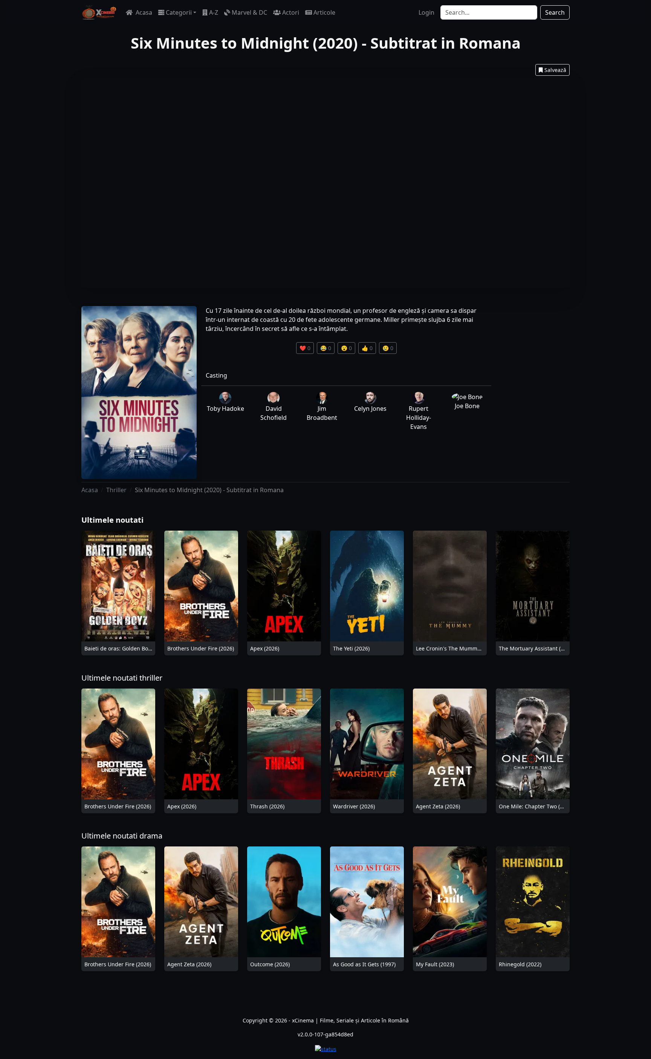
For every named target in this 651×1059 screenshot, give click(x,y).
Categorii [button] (179, 12)
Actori (290, 12)
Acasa (143, 12)
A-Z (213, 12)
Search (555, 12)
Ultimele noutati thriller (121, 678)
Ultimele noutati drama (121, 836)
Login (426, 12)
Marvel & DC (249, 12)
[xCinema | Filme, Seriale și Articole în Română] (99, 12)
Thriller (116, 490)
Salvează (555, 69)
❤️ (305, 348)
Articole (324, 12)
